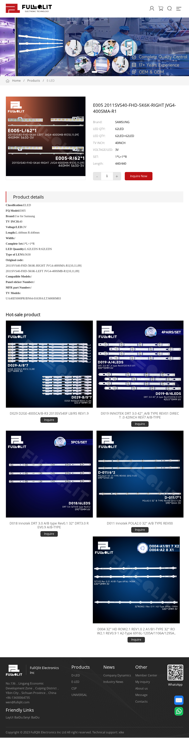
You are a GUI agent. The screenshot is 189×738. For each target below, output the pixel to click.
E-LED (75, 682)
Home (16, 81)
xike (121, 733)
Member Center (146, 676)
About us (141, 689)
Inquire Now (138, 176)
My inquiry (142, 682)
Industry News (113, 682)
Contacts (141, 702)
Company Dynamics (117, 676)
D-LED (75, 676)
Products (33, 81)
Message (141, 695)
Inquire (49, 420)
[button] (85, 72)
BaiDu (35, 718)
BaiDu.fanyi (22, 718)
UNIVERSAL (79, 695)
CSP (74, 689)
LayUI (9, 718)
